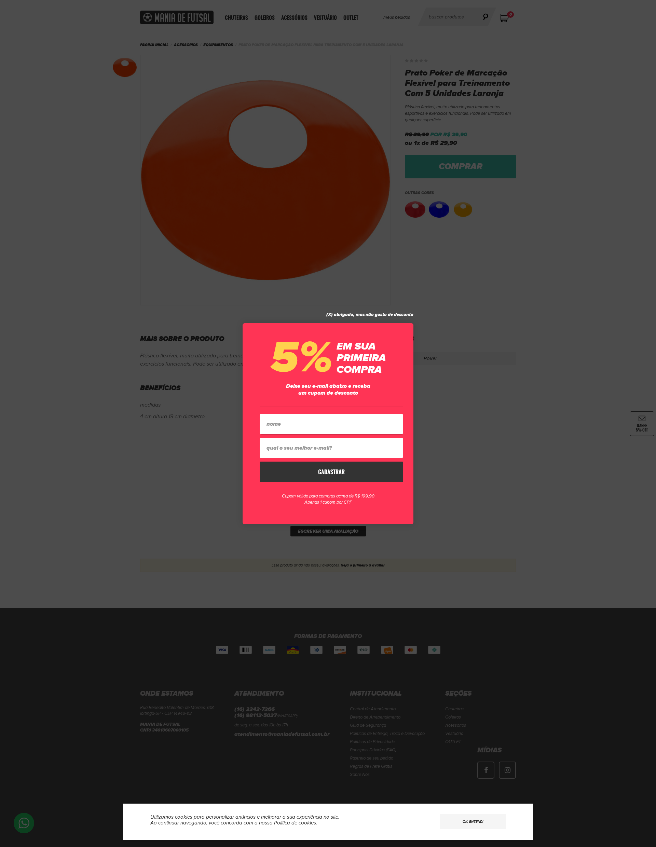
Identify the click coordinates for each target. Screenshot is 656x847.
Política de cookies (295, 823)
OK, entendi (473, 822)
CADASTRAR (331, 472)
